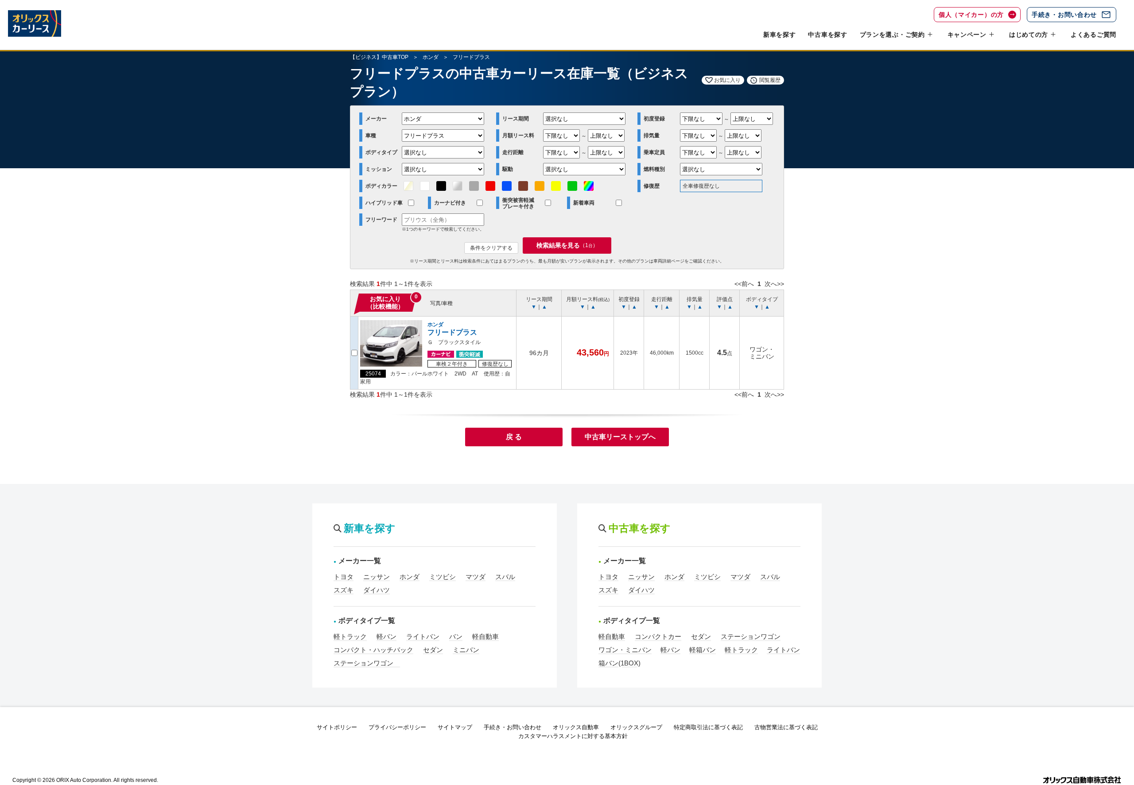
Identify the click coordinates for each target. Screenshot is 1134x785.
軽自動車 (485, 636)
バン (455, 636)
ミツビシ (442, 576)
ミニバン (466, 650)
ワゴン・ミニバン (625, 650)
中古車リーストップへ (620, 437)
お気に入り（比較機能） (385, 302)
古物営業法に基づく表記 (786, 727)
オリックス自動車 (576, 727)
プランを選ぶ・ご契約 (892, 34)
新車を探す (779, 34)
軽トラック (350, 636)
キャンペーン (967, 34)
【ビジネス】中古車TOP (379, 57)
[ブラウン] (523, 186)
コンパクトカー (658, 636)
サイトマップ (455, 727)
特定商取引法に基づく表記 (708, 727)
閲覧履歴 (770, 80)
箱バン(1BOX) (619, 663)
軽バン (386, 636)
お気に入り (727, 80)
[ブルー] (507, 186)
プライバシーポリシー (397, 727)
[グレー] (474, 186)
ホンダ (431, 57)
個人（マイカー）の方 (971, 14)
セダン (433, 650)
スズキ (343, 590)
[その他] (589, 186)
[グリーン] (572, 186)
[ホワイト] (425, 186)
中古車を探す (827, 34)
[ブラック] (441, 186)
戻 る (514, 437)
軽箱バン (702, 650)
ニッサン (376, 576)
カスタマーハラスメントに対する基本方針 (573, 736)
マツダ (475, 576)
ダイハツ (376, 590)
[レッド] (490, 186)
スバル (505, 576)
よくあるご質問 (1093, 34)
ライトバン (422, 636)
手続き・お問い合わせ (1064, 14)
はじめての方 (1028, 34)
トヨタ (343, 576)
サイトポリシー (337, 727)
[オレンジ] (539, 186)
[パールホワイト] (408, 186)
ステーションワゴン (367, 663)
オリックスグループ (636, 727)
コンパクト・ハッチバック (373, 650)
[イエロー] (556, 186)
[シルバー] (457, 186)
